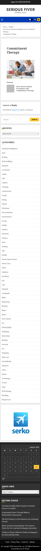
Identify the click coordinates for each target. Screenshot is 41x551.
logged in (15, 110)
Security (5, 344)
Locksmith (6, 293)
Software (5, 366)
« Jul (3, 478)
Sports (4, 374)
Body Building (7, 161)
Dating (4, 200)
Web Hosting (6, 391)
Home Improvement (9, 259)
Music (4, 310)
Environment (7, 217)
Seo (3, 349)
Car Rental (6, 170)
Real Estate (6, 336)
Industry (5, 272)
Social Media (6, 361)
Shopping (5, 353)
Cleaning (5, 187)
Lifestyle (5, 289)
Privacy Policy (15, 542)
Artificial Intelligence (10, 149)
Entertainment (7, 212)
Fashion (4, 229)
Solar (4, 370)
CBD (3, 178)
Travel (4, 383)
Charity (4, 183)
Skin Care (5, 357)
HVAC (4, 268)
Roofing (5, 340)
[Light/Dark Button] (31, 20)
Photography (6, 327)
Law (3, 285)
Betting (4, 157)
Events (4, 221)
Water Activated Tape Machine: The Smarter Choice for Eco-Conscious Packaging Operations (19, 527)
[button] (2, 19)
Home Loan (6, 263)
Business (5, 166)
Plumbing (5, 332)
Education (5, 208)
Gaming (5, 246)
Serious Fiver (20, 9)
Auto (3, 153)
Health (4, 255)
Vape (4, 387)
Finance (5, 238)
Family (4, 225)
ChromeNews (15, 549)
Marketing (6, 302)
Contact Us (24, 542)
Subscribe (38, 19)
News (4, 315)
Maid (4, 297)
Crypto (4, 195)
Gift (3, 251)
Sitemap (32, 542)
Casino (4, 174)
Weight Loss (6, 400)
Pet (3, 323)
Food (3, 242)
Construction (6, 191)
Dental (4, 204)
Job (3, 281)
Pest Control (6, 319)
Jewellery (5, 276)
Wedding (5, 395)
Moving (4, 306)
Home (7, 542)
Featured (5, 234)
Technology (6, 378)
